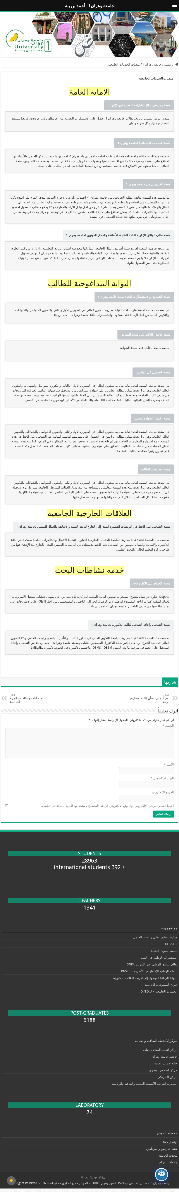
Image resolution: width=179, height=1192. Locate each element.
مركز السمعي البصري (163, 1070)
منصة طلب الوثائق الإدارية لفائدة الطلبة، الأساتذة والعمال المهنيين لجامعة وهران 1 (118, 235)
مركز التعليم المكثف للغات (160, 1050)
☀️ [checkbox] (11, 1180)
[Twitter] (96, 1177)
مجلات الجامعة (167, 1155)
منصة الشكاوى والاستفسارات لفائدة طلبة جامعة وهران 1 (134, 296)
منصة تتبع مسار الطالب (155, 469)
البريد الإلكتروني (162, 778)
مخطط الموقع (168, 1162)
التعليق (168, 725)
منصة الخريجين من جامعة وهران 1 (148, 184)
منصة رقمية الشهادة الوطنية (152, 418)
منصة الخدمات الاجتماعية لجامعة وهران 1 (144, 143)
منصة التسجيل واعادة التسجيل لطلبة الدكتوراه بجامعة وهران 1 (130, 624)
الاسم (169, 764)
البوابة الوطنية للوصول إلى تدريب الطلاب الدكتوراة (145, 978)
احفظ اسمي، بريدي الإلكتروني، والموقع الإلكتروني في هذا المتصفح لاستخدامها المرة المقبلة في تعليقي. (107, 805)
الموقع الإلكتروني (163, 792)
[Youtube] (91, 1177)
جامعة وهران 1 (152, 64)
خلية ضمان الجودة (165, 1063)
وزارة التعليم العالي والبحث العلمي (155, 937)
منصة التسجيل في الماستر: (153, 372)
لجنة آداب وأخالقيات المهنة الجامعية (26, 698)
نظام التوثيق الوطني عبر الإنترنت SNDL (152, 964)
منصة (139, 105)
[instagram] (82, 1177)
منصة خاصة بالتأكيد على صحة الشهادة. (145, 334)
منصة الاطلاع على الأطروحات (151, 583)
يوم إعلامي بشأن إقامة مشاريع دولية (149, 698)
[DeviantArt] (87, 1177)
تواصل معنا (170, 1142)
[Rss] (103, 1177)
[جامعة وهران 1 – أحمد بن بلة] (89, 34)
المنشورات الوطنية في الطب (158, 957)
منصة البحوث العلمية (164, 951)
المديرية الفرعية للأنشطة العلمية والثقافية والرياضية (144, 1083)
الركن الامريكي (167, 1077)
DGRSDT (171, 944)
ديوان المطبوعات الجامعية (161, 984)
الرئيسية (169, 64)
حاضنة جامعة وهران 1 (163, 1056)
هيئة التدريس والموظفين (161, 1148)
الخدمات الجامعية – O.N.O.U (159, 991)
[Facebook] (99, 1177)
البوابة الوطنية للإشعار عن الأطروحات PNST (149, 971)
